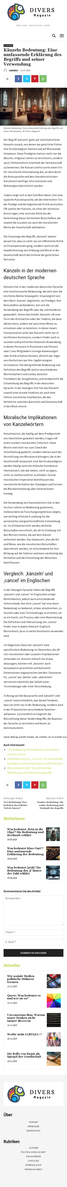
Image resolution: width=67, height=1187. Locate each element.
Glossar (8, 45)
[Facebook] (18, 78)
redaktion (13, 70)
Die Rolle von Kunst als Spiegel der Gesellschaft (24, 1055)
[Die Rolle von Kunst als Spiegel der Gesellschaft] (54, 1059)
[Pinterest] (34, 78)
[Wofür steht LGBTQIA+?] (54, 1039)
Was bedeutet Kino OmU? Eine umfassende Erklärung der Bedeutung (25, 851)
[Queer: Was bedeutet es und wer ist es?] (54, 1001)
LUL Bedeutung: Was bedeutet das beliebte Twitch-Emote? (15, 805)
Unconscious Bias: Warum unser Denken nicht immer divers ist (26, 1018)
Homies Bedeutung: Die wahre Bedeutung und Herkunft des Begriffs (50, 805)
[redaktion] (6, 70)
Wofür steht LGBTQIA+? (24, 1034)
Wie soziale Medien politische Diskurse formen (20, 979)
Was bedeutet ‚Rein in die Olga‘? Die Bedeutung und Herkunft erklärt (25, 832)
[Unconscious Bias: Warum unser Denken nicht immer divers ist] (54, 1020)
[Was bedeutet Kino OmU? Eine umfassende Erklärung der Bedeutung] (53, 853)
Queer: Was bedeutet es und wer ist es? (24, 997)
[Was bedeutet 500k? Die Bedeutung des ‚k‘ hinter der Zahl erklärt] (53, 872)
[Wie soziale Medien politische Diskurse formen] (54, 981)
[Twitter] (26, 78)
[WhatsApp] (43, 78)
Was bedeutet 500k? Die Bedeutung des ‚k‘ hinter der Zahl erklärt (24, 870)
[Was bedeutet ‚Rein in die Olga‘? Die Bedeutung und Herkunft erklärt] (53, 834)
